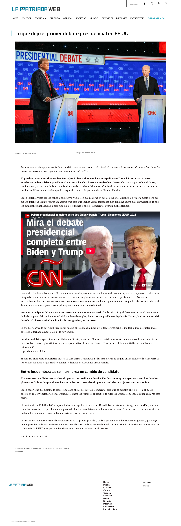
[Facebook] (145, 4)
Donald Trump (48, 448)
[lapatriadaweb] (40, 7)
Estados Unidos (62, 448)
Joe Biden (19, 452)
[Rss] (159, 4)
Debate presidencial (32, 448)
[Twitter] (152, 4)
